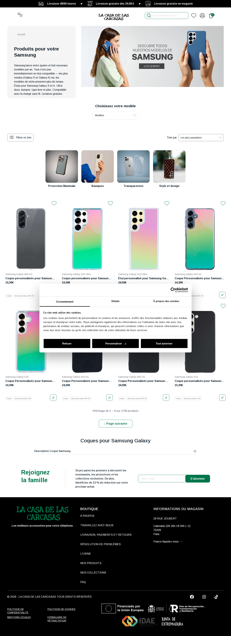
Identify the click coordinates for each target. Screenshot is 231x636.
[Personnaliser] (222, 295)
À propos (87, 515)
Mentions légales (19, 617)
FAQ (83, 582)
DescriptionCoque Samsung (52, 451)
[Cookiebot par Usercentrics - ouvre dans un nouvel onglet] (173, 290)
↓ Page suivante (115, 423)
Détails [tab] (115, 301)
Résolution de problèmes (100, 544)
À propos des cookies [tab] (166, 301)
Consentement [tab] (64, 301)
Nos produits (90, 563)
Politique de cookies (61, 609)
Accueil (21, 34)
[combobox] (115, 115)
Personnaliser (113, 343)
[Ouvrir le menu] (20, 14)
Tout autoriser (164, 343)
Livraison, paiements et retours (106, 534)
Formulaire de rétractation (57, 619)
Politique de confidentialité (17, 611)
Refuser (67, 343)
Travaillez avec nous (96, 525)
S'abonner (197, 478)
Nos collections (93, 572)
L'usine (85, 553)
